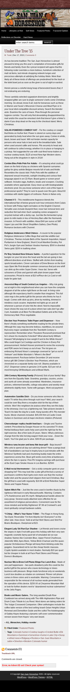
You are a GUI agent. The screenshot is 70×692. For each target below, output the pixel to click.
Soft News (30, 31)
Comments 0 (30, 55)
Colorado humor (20, 632)
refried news (14, 638)
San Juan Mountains (50, 638)
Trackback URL (8, 653)
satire (9, 641)
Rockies (35, 638)
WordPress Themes (36, 677)
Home (3, 31)
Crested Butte (52, 632)
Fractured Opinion (60, 31)
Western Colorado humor (35, 641)
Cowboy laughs (37, 632)
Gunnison (23, 635)
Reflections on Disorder (11, 37)
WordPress (22, 677)
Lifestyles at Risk (16, 31)
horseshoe (34, 635)
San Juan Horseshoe (29, 674)
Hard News (28, 37)
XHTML (50, 677)
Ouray (62, 635)
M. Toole (7, 55)
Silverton (18, 641)
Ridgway (26, 638)
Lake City (53, 635)
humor (44, 635)
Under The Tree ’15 (18, 51)
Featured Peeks (43, 31)
